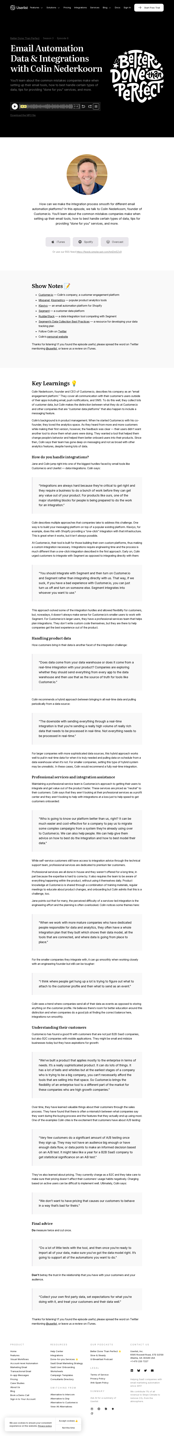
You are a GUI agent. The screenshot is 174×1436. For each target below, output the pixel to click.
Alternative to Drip (59, 1398)
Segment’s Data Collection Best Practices (64, 321)
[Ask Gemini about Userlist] (112, 1408)
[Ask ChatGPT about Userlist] (98, 1408)
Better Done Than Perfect (24, 38)
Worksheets (56, 1371)
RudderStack (47, 316)
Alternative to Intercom (62, 1394)
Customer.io (46, 294)
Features (15, 1355)
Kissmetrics (58, 300)
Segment (44, 311)
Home (13, 1351)
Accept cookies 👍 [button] (68, 1421)
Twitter (62, 331)
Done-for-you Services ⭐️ (64, 1359)
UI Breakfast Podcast (101, 1359)
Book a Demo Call (19, 1395)
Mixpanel (44, 300)
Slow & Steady (98, 1355)
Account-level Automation (24, 1363)
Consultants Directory (62, 1379)
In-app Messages (19, 1375)
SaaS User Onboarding (62, 1367)
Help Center (56, 1351)
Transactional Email (20, 1371)
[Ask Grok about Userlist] (91, 1413)
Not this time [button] (68, 1428)
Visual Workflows (19, 1359)
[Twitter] (145, 1370)
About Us (15, 1387)
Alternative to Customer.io (64, 1402)
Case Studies (17, 1383)
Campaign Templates (61, 1375)
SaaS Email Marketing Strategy (66, 1363)
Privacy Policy (97, 1378)
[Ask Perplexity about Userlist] (91, 1408)
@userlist (51, 348)
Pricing (14, 1379)
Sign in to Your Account (23, 1399)
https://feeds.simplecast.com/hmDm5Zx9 (99, 251)
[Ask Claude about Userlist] (105, 1408)
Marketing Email (18, 1367)
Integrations (56, 1355)
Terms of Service (99, 1374)
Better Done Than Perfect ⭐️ (105, 1351)
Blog (12, 1391)
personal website (57, 336)
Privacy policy (45, 1426)
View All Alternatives (61, 1406)
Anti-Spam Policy (99, 1382)
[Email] (152, 1370)
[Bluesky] (138, 1370)
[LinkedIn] (131, 1370)
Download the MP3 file (23, 115)
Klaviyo (43, 305)
